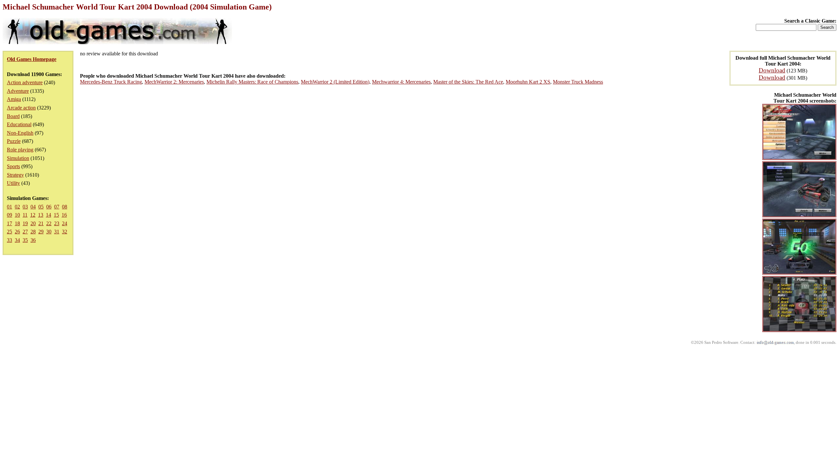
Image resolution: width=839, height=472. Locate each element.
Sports (13, 166)
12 (32, 215)
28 (33, 231)
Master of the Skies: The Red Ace (468, 82)
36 (33, 240)
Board (13, 116)
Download (772, 70)
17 (9, 223)
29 (41, 231)
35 (25, 240)
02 (17, 206)
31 (56, 231)
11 (25, 215)
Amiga (14, 99)
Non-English (20, 133)
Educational (19, 124)
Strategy (15, 175)
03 (25, 206)
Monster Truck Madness (578, 82)
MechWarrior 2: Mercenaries (174, 82)
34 (17, 240)
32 (64, 231)
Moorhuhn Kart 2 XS (528, 82)
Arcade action (21, 107)
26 (17, 231)
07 (56, 206)
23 (56, 223)
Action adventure (25, 82)
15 (56, 215)
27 (25, 231)
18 (17, 223)
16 (64, 215)
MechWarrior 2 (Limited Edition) (335, 82)
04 (33, 206)
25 (9, 231)
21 (41, 223)
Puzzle (14, 141)
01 (9, 206)
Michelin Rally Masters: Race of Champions (252, 82)
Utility (13, 183)
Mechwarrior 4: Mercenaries (401, 82)
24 (64, 223)
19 (25, 223)
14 (48, 215)
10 (17, 215)
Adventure (18, 91)
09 (9, 215)
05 (41, 206)
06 (48, 206)
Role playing (20, 149)
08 (64, 206)
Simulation (18, 158)
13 (40, 215)
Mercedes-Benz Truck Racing (111, 82)
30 (48, 231)
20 (33, 223)
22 (48, 223)
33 (9, 240)
